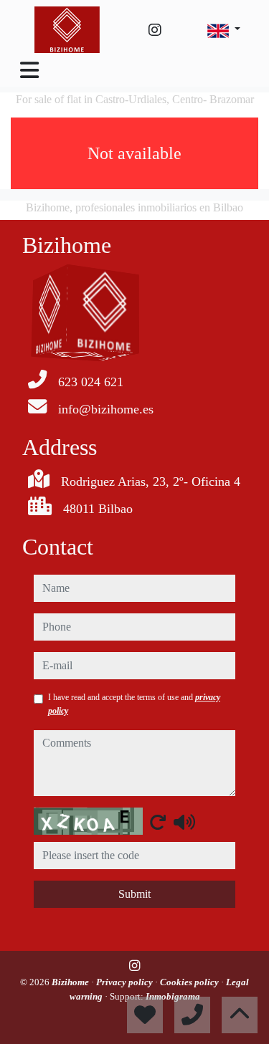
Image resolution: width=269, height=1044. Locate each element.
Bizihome (71, 982)
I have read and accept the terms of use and (134, 703)
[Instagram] (154, 30)
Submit (134, 894)
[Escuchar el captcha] (184, 822)
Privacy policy (125, 982)
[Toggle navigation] (29, 70)
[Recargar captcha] (157, 822)
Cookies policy (190, 982)
